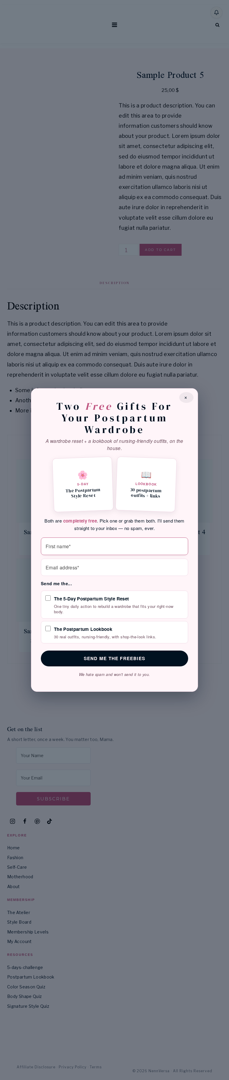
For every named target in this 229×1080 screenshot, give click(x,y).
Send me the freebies (114, 658)
